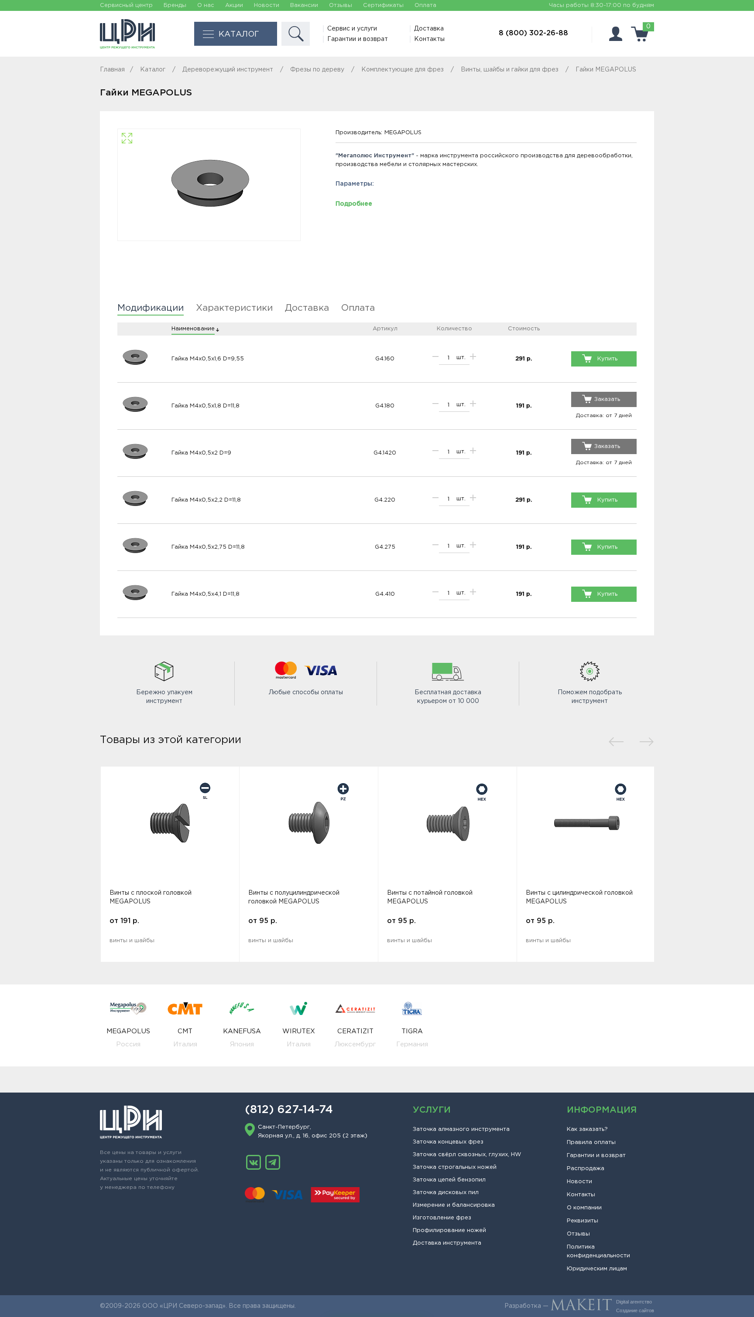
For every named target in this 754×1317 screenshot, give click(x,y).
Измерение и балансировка (454, 1205)
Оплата (425, 5)
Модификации (150, 308)
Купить (607, 358)
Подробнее (354, 204)
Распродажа (585, 1168)
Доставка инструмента (447, 1243)
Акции (234, 5)
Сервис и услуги (352, 28)
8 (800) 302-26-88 (533, 33)
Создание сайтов (635, 1310)
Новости (266, 5)
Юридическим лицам (597, 1268)
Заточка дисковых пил (446, 1192)
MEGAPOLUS (403, 132)
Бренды (175, 5)
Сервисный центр (126, 5)
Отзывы (340, 5)
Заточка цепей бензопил (449, 1180)
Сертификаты (383, 5)
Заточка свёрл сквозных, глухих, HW (467, 1154)
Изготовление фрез (442, 1217)
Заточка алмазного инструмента (461, 1129)
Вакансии (304, 5)
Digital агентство (634, 1301)
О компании (584, 1207)
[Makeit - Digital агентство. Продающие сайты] (581, 1306)
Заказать (607, 399)
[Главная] (127, 34)
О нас (205, 5)
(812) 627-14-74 (289, 1110)
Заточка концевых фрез (448, 1142)
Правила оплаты (591, 1142)
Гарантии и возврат (357, 39)
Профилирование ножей (449, 1230)
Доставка (429, 28)
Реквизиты (582, 1221)
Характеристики (234, 308)
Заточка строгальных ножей (455, 1167)
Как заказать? (587, 1129)
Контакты (429, 39)
